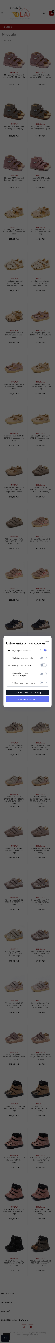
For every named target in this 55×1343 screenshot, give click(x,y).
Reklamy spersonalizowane (23, 683)
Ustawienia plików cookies (26, 643)
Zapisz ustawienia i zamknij (27, 692)
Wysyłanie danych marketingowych (20, 674)
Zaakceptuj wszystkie (27, 699)
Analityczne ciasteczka (21, 665)
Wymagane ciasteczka (21, 650)
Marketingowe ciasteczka (22, 658)
